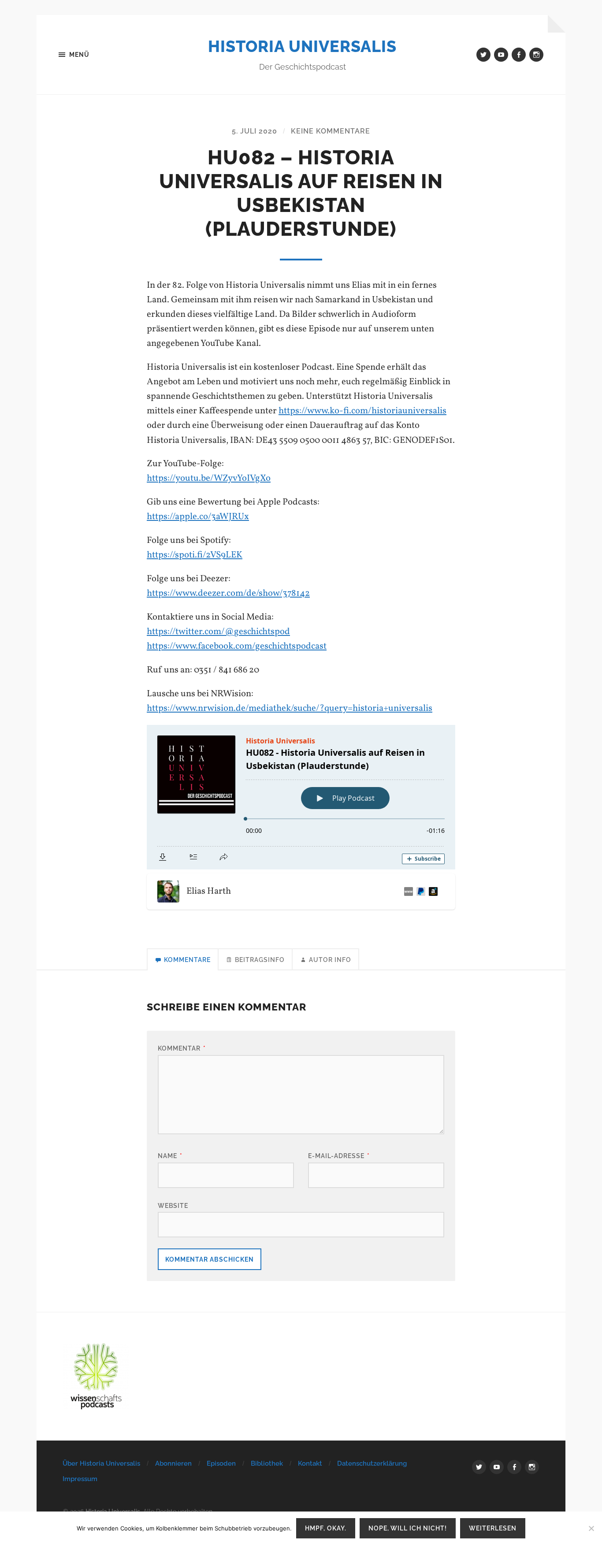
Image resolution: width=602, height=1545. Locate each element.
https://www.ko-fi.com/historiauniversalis (362, 411)
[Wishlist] (431, 891)
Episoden (221, 1463)
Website (173, 1205)
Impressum (80, 1479)
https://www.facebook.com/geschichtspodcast (237, 646)
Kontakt (310, 1463)
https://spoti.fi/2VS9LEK (194, 555)
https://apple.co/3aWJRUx (198, 516)
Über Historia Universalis (101, 1463)
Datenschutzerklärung (372, 1463)
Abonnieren (173, 1463)
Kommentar (182, 1048)
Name (170, 1155)
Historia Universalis (302, 46)
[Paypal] (419, 891)
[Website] (407, 891)
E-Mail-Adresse (339, 1155)
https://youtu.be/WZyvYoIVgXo (209, 478)
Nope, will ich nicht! (407, 1528)
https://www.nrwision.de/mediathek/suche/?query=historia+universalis (289, 708)
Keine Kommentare (330, 131)
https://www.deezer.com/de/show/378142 (228, 593)
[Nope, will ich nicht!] (591, 1528)
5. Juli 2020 (254, 131)
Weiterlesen (493, 1528)
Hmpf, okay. (325, 1528)
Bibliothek (267, 1463)
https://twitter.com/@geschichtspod (218, 631)
